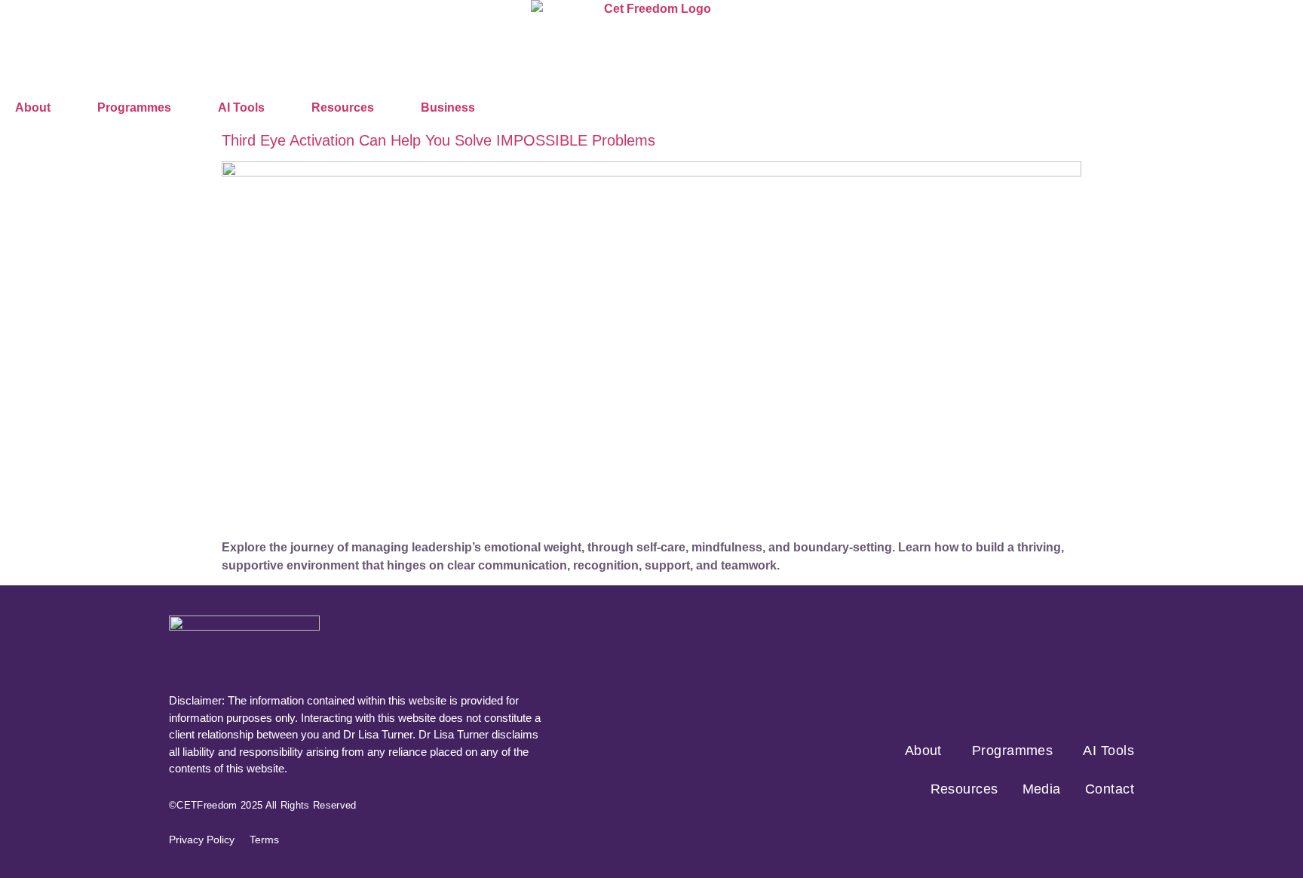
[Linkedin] (1119, 833)
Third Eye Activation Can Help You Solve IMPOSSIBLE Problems (438, 140)
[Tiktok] (1077, 833)
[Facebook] (950, 833)
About (33, 107)
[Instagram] (992, 833)
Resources (342, 107)
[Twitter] (1034, 833)
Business (448, 107)
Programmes (134, 107)
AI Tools (241, 107)
